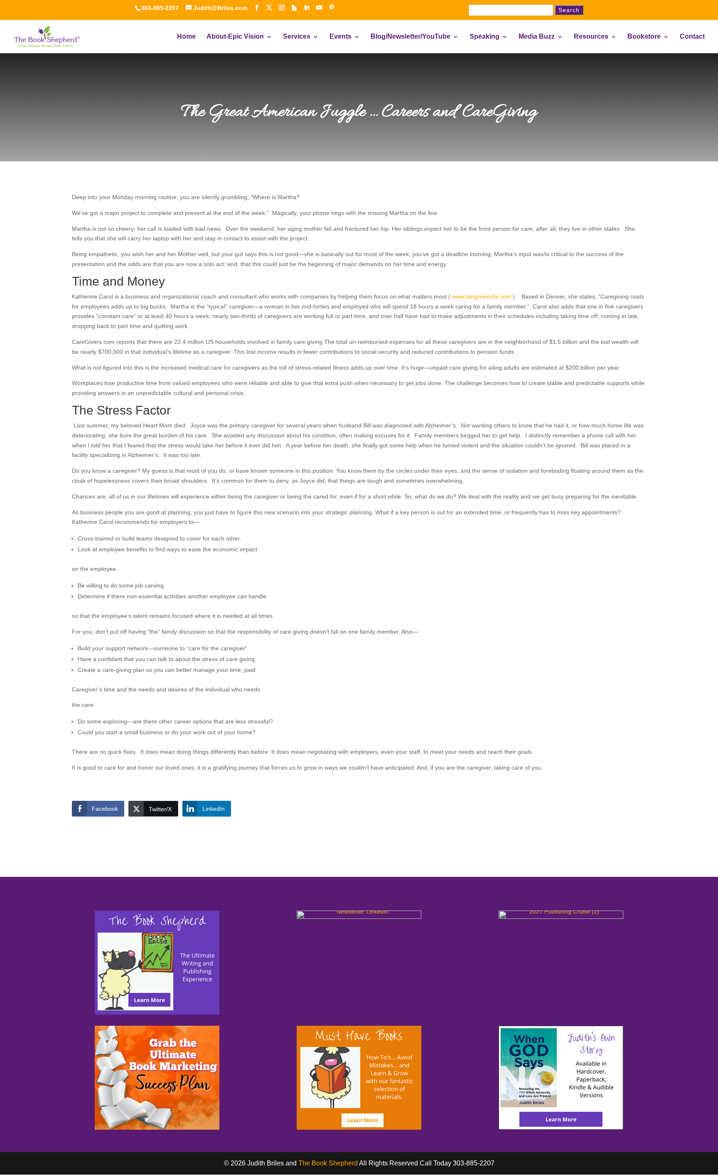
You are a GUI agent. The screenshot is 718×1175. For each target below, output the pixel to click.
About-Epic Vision (235, 37)
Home (186, 37)
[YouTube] (319, 8)
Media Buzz (537, 37)
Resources (591, 37)
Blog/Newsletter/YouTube (410, 37)
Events (340, 37)
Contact (692, 37)
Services (296, 37)
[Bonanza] (294, 8)
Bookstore (644, 37)
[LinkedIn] (307, 8)
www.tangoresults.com (481, 296)
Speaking (484, 37)
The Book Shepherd (328, 1163)
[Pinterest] (331, 8)
